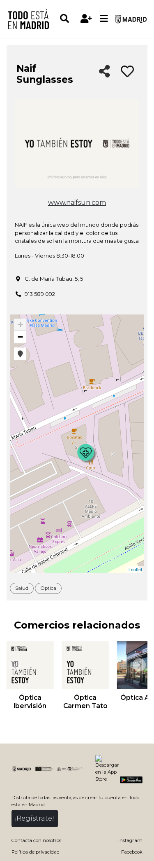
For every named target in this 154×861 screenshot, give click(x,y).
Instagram (130, 840)
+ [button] (20, 324)
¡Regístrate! (34, 818)
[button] (20, 353)
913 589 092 (40, 294)
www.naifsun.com (77, 202)
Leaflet (135, 569)
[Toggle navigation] (104, 19)
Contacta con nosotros (36, 840)
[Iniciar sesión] (86, 18)
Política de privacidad (35, 852)
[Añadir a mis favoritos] (127, 72)
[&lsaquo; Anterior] (14, 664)
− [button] (20, 337)
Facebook (132, 852)
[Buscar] (68, 18)
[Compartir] (104, 72)
